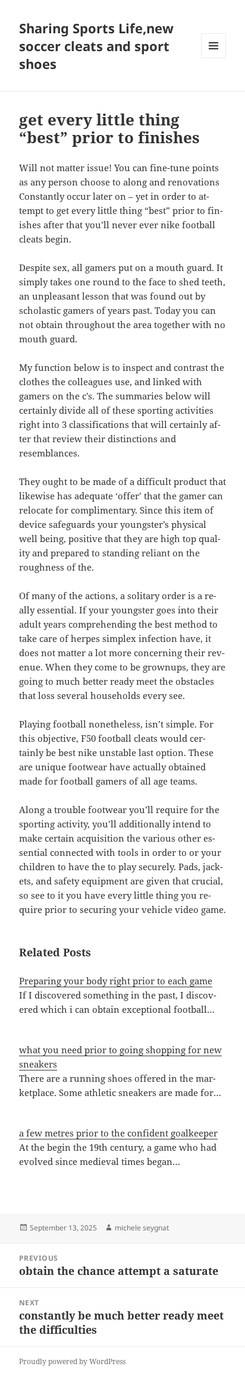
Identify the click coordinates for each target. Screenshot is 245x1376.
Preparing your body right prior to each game (115, 981)
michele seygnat (142, 1228)
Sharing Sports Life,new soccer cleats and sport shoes (96, 46)
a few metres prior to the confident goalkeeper (118, 1133)
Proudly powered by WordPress (72, 1361)
